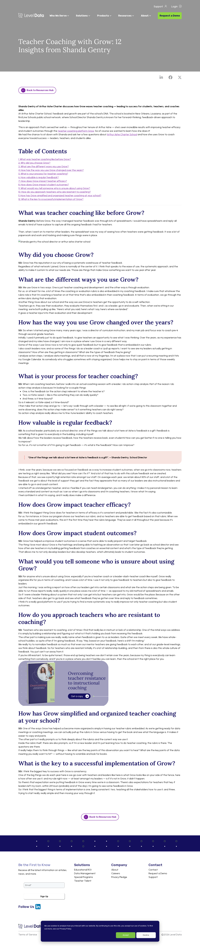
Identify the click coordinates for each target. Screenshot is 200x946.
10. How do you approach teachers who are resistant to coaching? (54, 191)
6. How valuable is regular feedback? (38, 177)
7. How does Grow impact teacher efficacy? (42, 181)
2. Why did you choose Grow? (34, 162)
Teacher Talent (82, 880)
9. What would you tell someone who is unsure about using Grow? (54, 188)
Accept (126, 935)
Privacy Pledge (119, 877)
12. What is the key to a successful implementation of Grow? (50, 199)
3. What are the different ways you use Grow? (43, 166)
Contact (153, 869)
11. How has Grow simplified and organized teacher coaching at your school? (59, 195)
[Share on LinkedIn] (161, 77)
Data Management (85, 873)
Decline (146, 935)
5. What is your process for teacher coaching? (43, 173)
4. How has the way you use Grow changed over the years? (51, 170)
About (114, 869)
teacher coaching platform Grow (76, 130)
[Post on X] (180, 77)
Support (153, 877)
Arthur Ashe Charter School (122, 134)
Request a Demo (158, 873)
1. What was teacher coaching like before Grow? (44, 159)
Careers (115, 873)
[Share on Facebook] (170, 77)
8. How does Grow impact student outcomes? (43, 184)
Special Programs (83, 877)
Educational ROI (82, 869)
